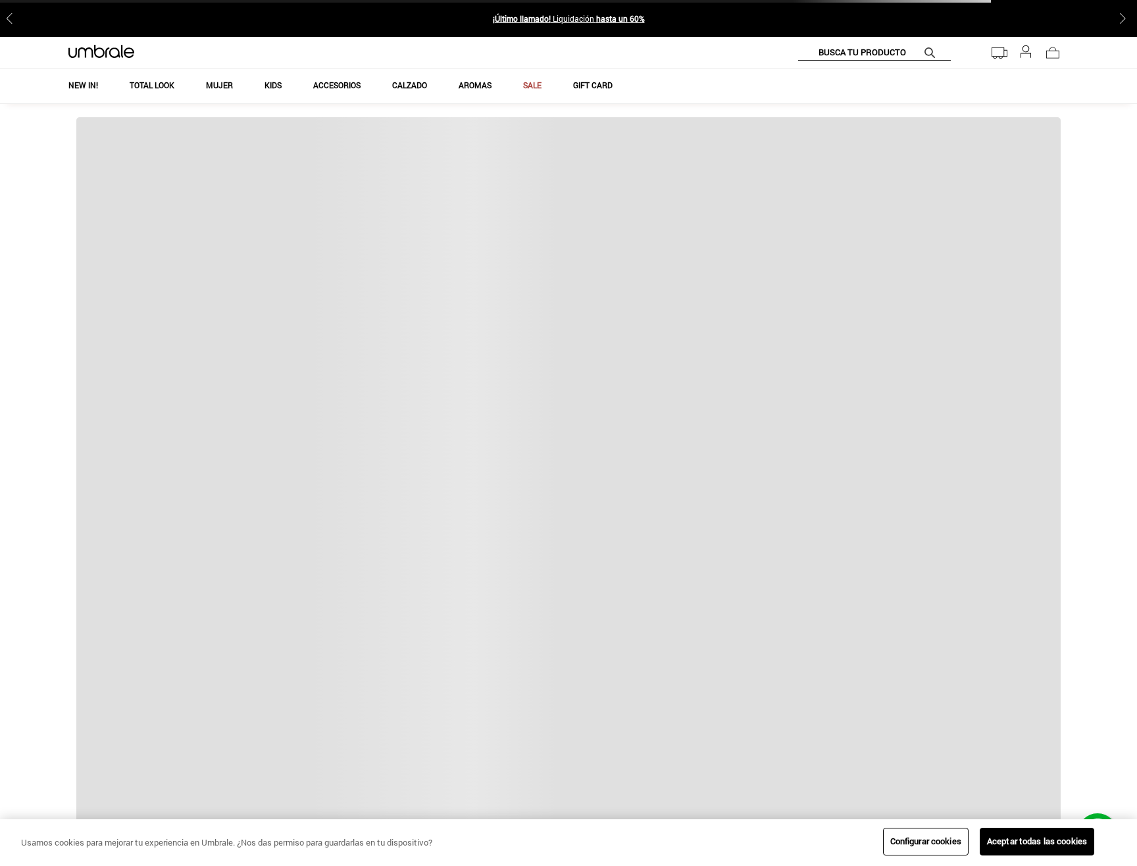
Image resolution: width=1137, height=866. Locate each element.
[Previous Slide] (12, 18)
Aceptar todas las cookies (1037, 841)
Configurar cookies (925, 841)
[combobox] (874, 53)
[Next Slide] (1125, 18)
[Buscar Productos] (932, 52)
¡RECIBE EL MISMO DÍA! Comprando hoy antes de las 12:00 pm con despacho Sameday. (568, 18)
